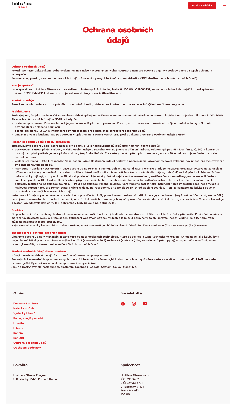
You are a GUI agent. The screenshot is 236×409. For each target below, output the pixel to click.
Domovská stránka (25, 303)
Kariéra (18, 333)
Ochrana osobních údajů (29, 343)
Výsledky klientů (24, 313)
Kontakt (18, 338)
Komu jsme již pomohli (28, 318)
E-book (18, 328)
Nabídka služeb (23, 308)
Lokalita (18, 323)
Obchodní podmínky (27, 348)
